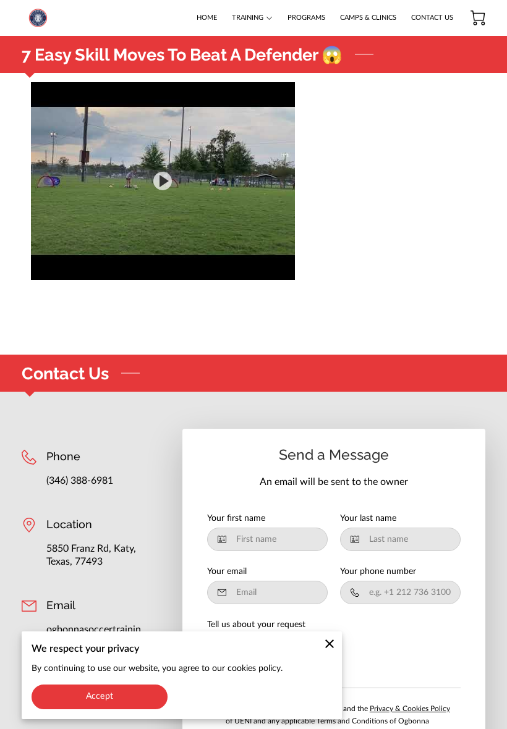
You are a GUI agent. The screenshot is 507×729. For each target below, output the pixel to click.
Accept (99, 696)
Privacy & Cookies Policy (410, 708)
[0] (478, 18)
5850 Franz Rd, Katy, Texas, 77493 (91, 555)
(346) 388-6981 (79, 481)
